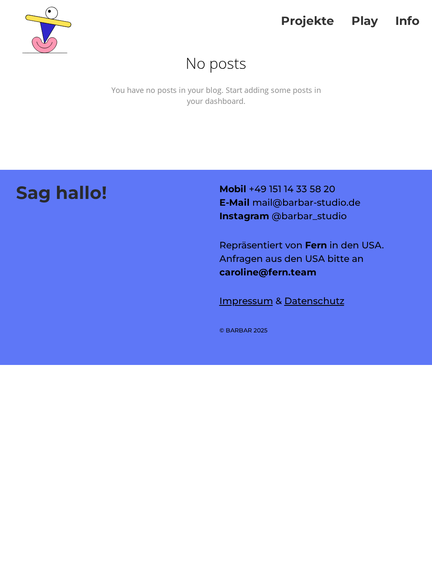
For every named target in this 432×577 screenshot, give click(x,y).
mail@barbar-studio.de (306, 202)
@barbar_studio (309, 216)
